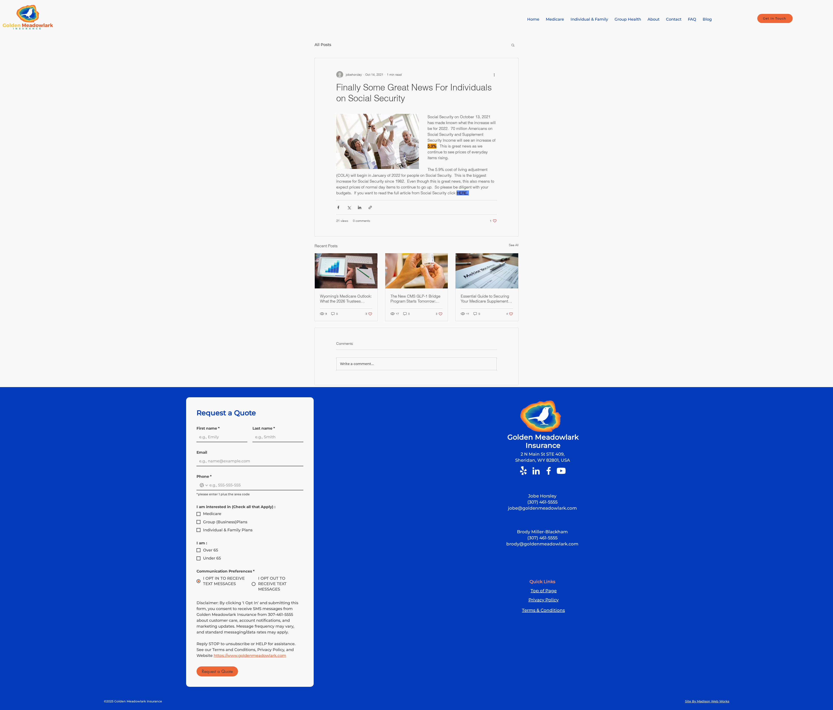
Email (202, 452)
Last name (264, 428)
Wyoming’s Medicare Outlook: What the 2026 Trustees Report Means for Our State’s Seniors (346, 299)
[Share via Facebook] (338, 207)
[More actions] (494, 74)
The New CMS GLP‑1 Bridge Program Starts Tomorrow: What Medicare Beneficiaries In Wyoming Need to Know (415, 299)
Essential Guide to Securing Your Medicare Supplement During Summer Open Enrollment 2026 (485, 299)
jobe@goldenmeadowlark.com (542, 508)
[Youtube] (561, 471)
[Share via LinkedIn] (359, 207)
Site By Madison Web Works (707, 701)
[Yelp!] (523, 471)
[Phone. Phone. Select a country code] (203, 485)
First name (208, 428)
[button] (513, 45)
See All (513, 245)
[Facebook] (548, 471)
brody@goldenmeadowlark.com (542, 543)
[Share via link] (370, 207)
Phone (204, 476)
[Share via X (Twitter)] (349, 207)
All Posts (323, 44)
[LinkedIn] (536, 471)
